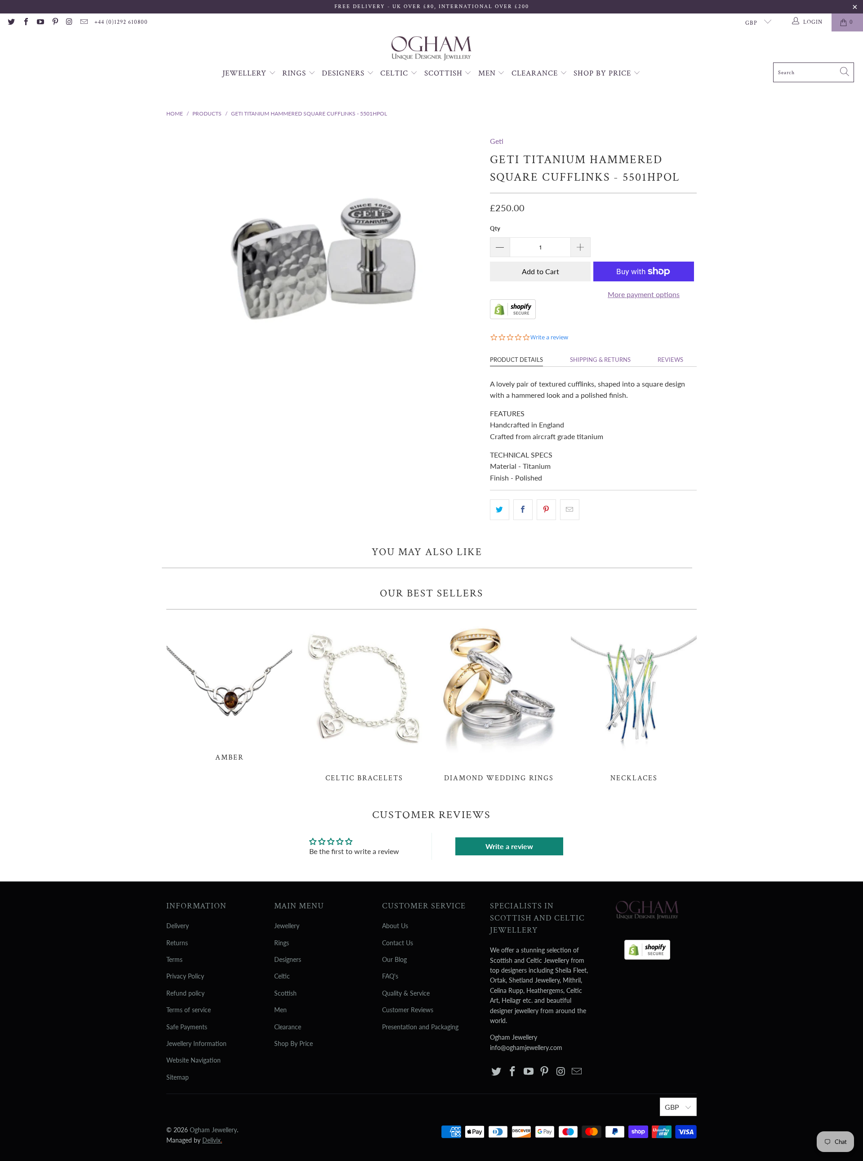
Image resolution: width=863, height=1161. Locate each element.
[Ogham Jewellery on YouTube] (40, 22)
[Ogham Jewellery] (431, 49)
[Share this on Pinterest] (546, 509)
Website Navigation (193, 1060)
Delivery (177, 926)
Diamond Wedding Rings (499, 700)
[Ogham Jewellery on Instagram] (69, 22)
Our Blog (394, 959)
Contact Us (397, 943)
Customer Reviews (407, 1010)
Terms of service (188, 1010)
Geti (496, 141)
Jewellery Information (196, 1043)
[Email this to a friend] (569, 509)
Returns (177, 943)
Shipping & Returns (600, 359)
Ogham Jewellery (213, 1130)
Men (488, 73)
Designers (344, 73)
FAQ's (390, 976)
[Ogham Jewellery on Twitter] (11, 22)
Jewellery (245, 73)
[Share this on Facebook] (523, 509)
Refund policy (185, 993)
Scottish (444, 73)
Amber (229, 690)
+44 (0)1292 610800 (121, 22)
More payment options (644, 294)
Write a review (509, 846)
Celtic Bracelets (364, 700)
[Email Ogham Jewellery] (84, 22)
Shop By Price (603, 73)
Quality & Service (406, 993)
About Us (395, 926)
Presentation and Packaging (420, 1027)
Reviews (670, 359)
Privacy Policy (185, 976)
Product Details (516, 359)
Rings (295, 73)
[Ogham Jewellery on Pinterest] (54, 22)
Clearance (536, 73)
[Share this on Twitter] (499, 509)
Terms (174, 959)
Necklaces (634, 700)
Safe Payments (186, 1027)
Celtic (395, 73)
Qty (495, 228)
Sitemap (177, 1077)
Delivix (212, 1140)
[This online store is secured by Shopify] (513, 316)
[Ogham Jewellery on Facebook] (25, 22)
